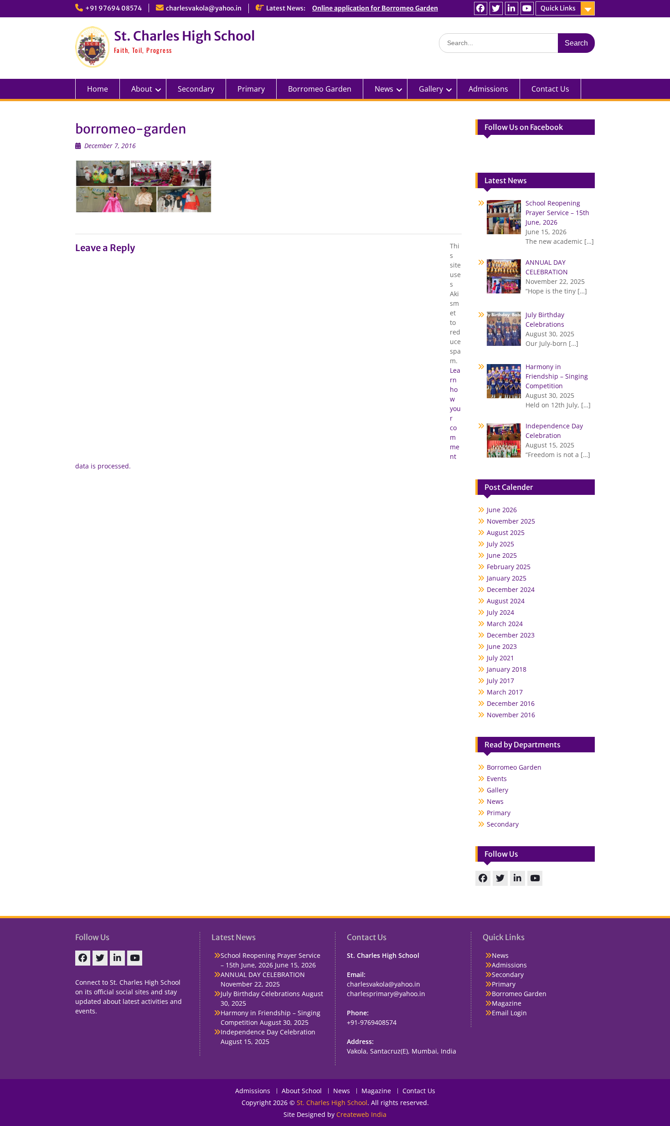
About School (302, 1091)
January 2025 (506, 578)
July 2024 (500, 612)
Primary (251, 89)
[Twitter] (496, 8)
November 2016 (511, 714)
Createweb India (361, 1114)
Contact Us (550, 89)
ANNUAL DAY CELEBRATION (263, 974)
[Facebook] (480, 8)
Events (497, 778)
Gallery (497, 790)
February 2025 (509, 566)
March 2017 (505, 692)
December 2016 (511, 703)
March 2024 (505, 623)
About (141, 89)
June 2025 (502, 555)
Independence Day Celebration (268, 1032)
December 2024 (511, 589)
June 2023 (502, 646)
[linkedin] (511, 8)
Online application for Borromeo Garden (375, 8)
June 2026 (502, 509)
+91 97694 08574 (113, 8)
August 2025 (506, 532)
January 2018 (506, 669)
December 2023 (511, 635)
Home (97, 89)
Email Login (509, 1012)
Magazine (506, 1003)
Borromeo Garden (319, 89)
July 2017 (500, 680)
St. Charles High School (184, 36)
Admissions (488, 89)
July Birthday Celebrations (260, 993)
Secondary (196, 89)
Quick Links (558, 8)
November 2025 (511, 521)
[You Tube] (527, 8)
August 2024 (506, 600)
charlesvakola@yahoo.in (204, 8)
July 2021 (500, 657)
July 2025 (500, 544)
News (384, 89)
